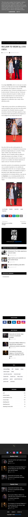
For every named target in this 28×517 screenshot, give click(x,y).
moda (21, 209)
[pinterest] (19, 322)
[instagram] (23, 322)
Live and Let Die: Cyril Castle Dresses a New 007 (17, 460)
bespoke (17, 369)
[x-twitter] (9, 322)
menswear (12, 381)
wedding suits (14, 404)
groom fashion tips (18, 379)
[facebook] (5, 322)
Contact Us (19, 512)
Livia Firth (16, 209)
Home (8, 512)
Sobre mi (13, 512)
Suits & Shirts (18, 514)
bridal (12, 371)
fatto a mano (20, 376)
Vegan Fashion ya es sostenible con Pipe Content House (17, 258)
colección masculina (8, 374)
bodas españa (6, 371)
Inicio (4, 42)
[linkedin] (14, 322)
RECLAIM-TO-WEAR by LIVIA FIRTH (16, 264)
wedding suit (14, 402)
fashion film (6, 376)
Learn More (12, 11)
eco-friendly (8, 42)
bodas (22, 369)
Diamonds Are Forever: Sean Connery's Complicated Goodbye (16, 335)
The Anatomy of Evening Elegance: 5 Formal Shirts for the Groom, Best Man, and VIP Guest (16, 354)
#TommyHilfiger (7, 369)
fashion (10, 209)
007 (12, 369)
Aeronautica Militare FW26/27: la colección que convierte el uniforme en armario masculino (17, 344)
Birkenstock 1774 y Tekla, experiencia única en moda (17, 252)
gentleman (6, 379)
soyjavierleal (5, 52)
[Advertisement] (14, 24)
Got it (18, 11)
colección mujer (17, 374)
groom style (6, 381)
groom (11, 379)
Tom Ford (4, 211)
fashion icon (12, 376)
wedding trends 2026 (14, 406)
